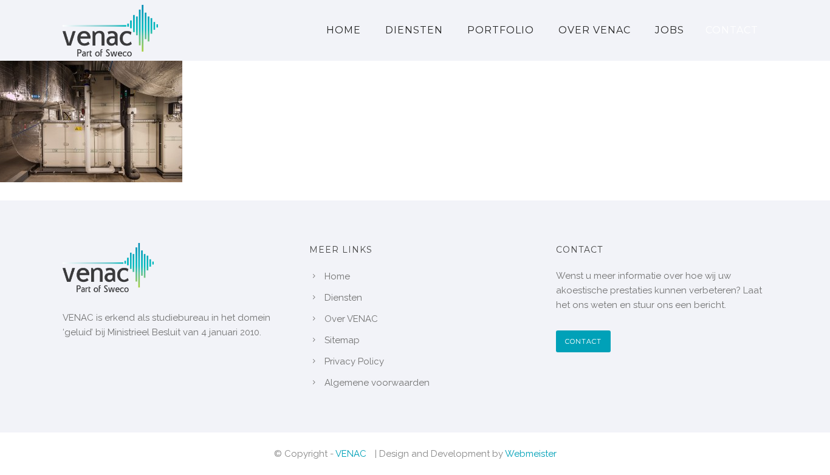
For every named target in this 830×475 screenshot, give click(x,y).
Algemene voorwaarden (377, 382)
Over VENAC (594, 30)
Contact (731, 30)
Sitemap (342, 340)
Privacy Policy (354, 361)
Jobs (669, 30)
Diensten (414, 30)
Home (343, 30)
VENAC (350, 453)
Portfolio (500, 30)
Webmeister (531, 453)
